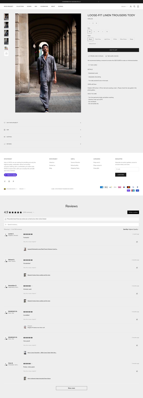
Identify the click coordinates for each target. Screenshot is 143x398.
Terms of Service (75, 162)
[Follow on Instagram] (9, 181)
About (53, 6)
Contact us (52, 165)
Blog (50, 168)
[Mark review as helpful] (137, 241)
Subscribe (121, 175)
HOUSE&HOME (44, 6)
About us (51, 162)
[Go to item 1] (6, 17)
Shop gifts (96, 168)
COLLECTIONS (20, 6)
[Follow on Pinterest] (13, 181)
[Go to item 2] (6, 25)
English (123, 6)
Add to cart (113, 50)
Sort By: (125, 229)
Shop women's (97, 165)
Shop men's (96, 162)
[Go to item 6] (6, 53)
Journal (60, 6)
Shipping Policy (75, 168)
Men (36, 6)
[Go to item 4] (6, 41)
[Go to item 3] (6, 33)
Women (29, 6)
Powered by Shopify (68, 188)
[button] (34, 212)
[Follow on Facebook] (5, 181)
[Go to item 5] (6, 48)
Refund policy (74, 165)
